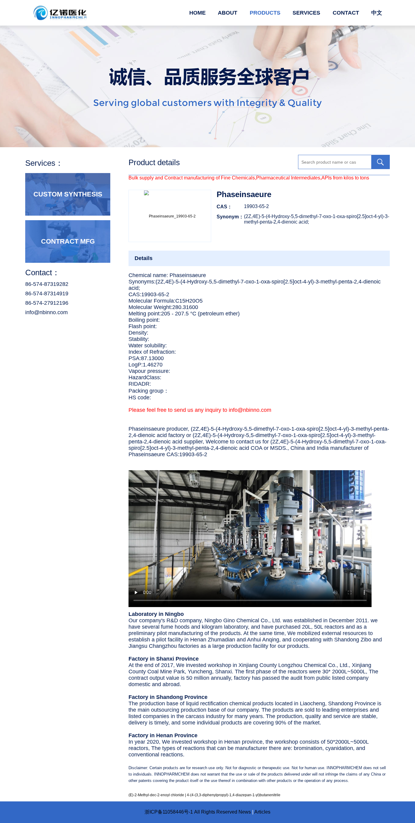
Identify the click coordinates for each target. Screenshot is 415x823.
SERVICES (306, 13)
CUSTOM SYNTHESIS (67, 194)
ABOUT (227, 13)
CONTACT (346, 13)
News (244, 811)
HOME (197, 13)
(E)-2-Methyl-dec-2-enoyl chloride (156, 795)
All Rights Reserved (215, 811)
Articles (262, 811)
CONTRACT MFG (68, 241)
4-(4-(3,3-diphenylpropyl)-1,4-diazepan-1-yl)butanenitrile (233, 795)
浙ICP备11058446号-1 (169, 811)
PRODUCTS (265, 13)
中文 (376, 13)
